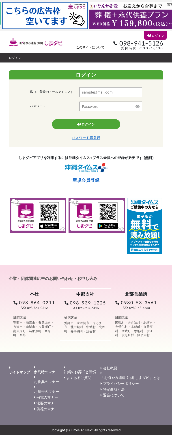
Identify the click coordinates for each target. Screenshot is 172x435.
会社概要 (110, 368)
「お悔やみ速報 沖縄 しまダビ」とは (130, 377)
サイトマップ (19, 372)
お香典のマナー (46, 381)
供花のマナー (47, 409)
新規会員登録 (86, 180)
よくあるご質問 (78, 377)
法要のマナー (47, 403)
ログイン (158, 35)
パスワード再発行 (86, 137)
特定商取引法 (114, 389)
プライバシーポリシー (121, 383)
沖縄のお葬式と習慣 (80, 372)
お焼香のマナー (46, 391)
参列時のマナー (46, 372)
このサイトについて (90, 47)
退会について (114, 395)
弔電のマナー (47, 397)
